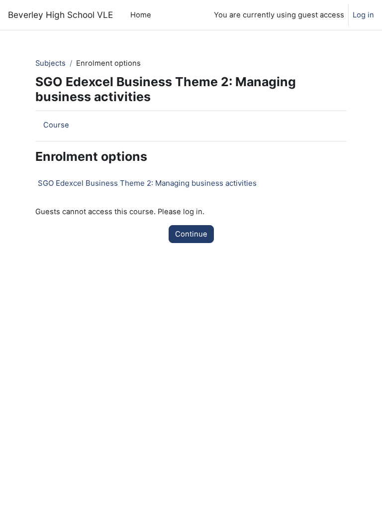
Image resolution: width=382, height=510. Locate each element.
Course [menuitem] (56, 125)
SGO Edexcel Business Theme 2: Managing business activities (147, 183)
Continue (191, 234)
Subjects (50, 63)
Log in (363, 14)
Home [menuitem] (140, 14)
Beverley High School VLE (60, 14)
